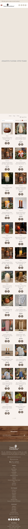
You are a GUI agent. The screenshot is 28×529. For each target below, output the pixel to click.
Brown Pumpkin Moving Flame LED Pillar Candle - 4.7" (20, 139)
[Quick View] (8, 143)
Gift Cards (14, 484)
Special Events (14, 499)
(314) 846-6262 (15, 459)
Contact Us (14, 490)
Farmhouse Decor (14, 475)
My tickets (14, 509)
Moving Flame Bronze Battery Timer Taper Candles (20, 213)
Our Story (14, 491)
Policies (14, 494)
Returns (14, 496)
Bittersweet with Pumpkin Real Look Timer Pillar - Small (20, 238)
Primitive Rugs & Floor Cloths (14, 480)
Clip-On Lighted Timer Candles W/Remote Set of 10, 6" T (20, 311)
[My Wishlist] (21, 5)
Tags (14, 115)
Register (14, 506)
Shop (14, 467)
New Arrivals (14, 469)
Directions (14, 493)
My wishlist (14, 511)
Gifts (14, 481)
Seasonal (7, 160)
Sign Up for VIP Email (14, 514)
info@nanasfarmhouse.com (15, 457)
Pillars (7, 135)
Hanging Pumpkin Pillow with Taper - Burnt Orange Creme (7, 164)
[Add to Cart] (6, 143)
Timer (18, 115)
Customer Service (14, 512)
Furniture (14, 477)
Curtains (14, 473)
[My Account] (23, 5)
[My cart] (25, 5)
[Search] (19, 5)
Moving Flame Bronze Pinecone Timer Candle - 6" (7, 408)
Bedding (14, 470)
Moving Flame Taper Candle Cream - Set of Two (21, 335)
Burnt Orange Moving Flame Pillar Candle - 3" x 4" (20, 164)
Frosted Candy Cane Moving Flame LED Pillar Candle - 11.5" (7, 335)
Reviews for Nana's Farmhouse (14, 501)
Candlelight (7, 357)
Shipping (14, 497)
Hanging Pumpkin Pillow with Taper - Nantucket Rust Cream (21, 189)
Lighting (14, 478)
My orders (14, 507)
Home (10, 115)
